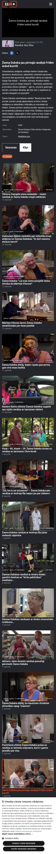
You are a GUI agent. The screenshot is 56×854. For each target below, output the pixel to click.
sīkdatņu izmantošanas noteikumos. (28, 831)
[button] (28, 834)
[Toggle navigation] (50, 4)
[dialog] (28, 825)
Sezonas (11, 147)
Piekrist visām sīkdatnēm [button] (23, 843)
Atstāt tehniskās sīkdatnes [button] (23, 849)
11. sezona (7, 156)
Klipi (25, 147)
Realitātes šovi (24, 136)
